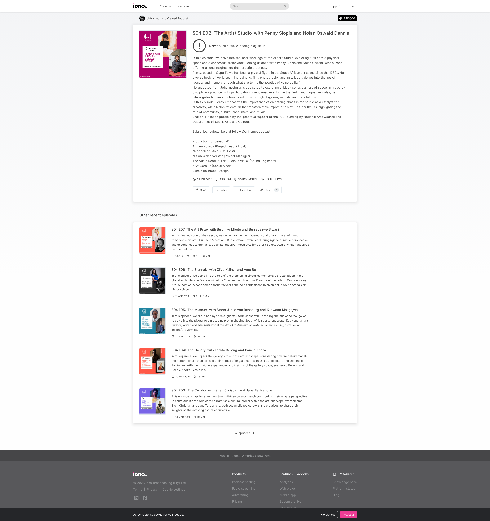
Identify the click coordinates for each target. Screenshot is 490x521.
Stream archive (290, 501)
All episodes (242, 433)
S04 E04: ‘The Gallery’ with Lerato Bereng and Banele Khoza (219, 350)
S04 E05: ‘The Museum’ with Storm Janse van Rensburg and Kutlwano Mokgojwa (235, 310)
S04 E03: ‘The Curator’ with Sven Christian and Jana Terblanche (222, 390)
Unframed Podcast (176, 18)
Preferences (328, 514)
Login (350, 6)
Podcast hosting (244, 482)
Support (334, 6)
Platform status (344, 488)
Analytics (286, 482)
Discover (182, 6)
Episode (349, 18)
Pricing (237, 501)
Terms (137, 489)
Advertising (240, 495)
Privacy (152, 489)
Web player (288, 488)
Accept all (348, 514)
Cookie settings (173, 489)
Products (165, 6)
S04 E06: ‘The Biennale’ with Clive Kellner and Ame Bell (214, 270)
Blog (336, 495)
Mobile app (288, 495)
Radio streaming (244, 488)
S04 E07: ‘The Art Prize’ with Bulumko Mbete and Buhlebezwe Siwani (225, 229)
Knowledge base (345, 482)
